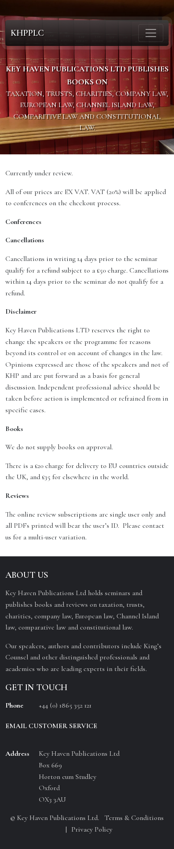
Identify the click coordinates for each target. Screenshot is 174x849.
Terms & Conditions (134, 817)
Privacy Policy (91, 829)
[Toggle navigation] (150, 33)
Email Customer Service (51, 725)
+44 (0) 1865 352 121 (65, 705)
